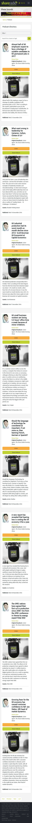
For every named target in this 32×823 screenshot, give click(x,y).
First (3, 799)
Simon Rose (15, 59)
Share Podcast (16, 73)
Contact (24, 814)
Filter (3, 33)
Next (15, 799)
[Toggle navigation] (28, 3)
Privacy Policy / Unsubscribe (5, 816)
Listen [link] (16, 69)
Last (19, 799)
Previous (9, 799)
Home (4, 19)
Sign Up (23, 3)
